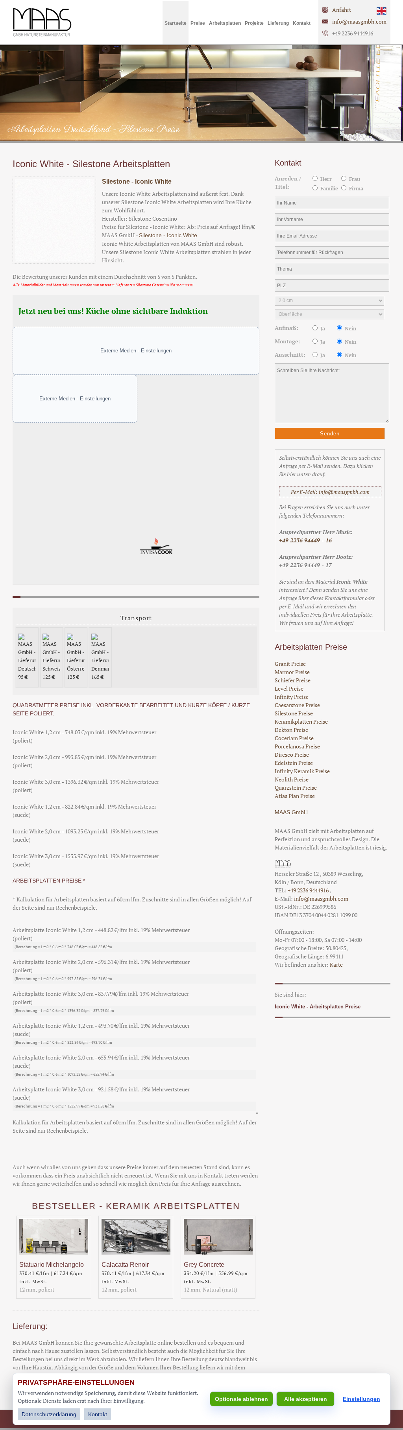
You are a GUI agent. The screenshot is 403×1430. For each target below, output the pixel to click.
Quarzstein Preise (296, 787)
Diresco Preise (292, 754)
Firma (355, 188)
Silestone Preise (294, 713)
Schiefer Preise (293, 680)
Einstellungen (361, 1399)
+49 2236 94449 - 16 (305, 540)
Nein (349, 328)
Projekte (254, 23)
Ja (322, 328)
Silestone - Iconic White (137, 181)
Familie (328, 188)
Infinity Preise (292, 696)
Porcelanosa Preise (297, 746)
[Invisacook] (156, 557)
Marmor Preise (292, 672)
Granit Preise (290, 663)
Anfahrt (341, 9)
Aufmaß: (286, 328)
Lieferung (278, 23)
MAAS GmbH (291, 812)
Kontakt (302, 23)
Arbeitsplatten (225, 23)
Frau (354, 179)
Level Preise (289, 688)
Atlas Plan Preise (295, 796)
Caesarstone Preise (297, 705)
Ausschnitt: (290, 354)
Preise (197, 23)
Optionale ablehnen (241, 1399)
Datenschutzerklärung (49, 1414)
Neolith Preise (292, 779)
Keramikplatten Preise (301, 721)
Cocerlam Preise (294, 738)
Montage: (287, 341)
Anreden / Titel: (288, 182)
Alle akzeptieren (305, 1399)
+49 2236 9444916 (309, 890)
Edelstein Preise (294, 763)
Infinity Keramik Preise (302, 771)
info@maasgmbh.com (359, 21)
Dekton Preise (291, 729)
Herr (325, 179)
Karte (336, 964)
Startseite (176, 23)
